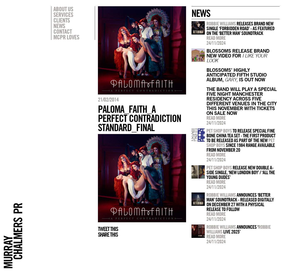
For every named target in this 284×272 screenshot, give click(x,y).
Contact (62, 31)
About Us (63, 9)
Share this (108, 234)
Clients (61, 20)
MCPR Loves (66, 37)
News (59, 26)
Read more (216, 38)
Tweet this (108, 228)
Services (63, 14)
